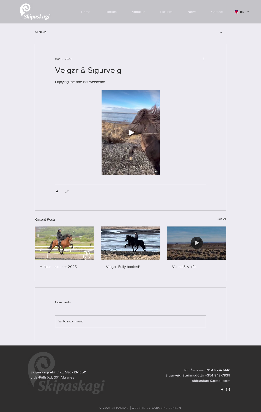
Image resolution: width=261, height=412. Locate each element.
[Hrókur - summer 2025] (64, 243)
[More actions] (203, 58)
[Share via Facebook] (57, 191)
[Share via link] (67, 191)
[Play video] (130, 132)
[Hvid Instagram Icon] (228, 389)
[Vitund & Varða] (196, 243)
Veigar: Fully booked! (123, 267)
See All (222, 218)
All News (40, 31)
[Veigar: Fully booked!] (130, 243)
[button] (221, 31)
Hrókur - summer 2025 (58, 267)
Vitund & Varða (184, 267)
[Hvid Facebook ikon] (222, 389)
